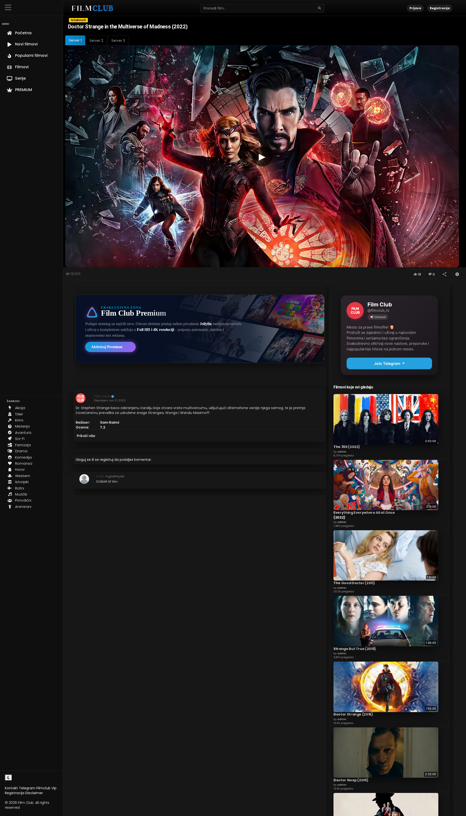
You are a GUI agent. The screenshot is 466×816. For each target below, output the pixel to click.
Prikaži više (86, 435)
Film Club (102, 396)
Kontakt (11, 788)
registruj (106, 459)
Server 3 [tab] (118, 40)
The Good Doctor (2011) (354, 582)
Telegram (27, 788)
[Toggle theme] (8, 777)
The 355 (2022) (346, 446)
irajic (100, 476)
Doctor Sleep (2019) (350, 779)
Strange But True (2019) (354, 648)
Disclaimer (34, 793)
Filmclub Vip (46, 788)
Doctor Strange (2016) (353, 714)
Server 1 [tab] (75, 40)
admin (341, 451)
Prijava (415, 8)
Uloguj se (83, 459)
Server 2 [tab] (96, 40)
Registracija (14, 793)
